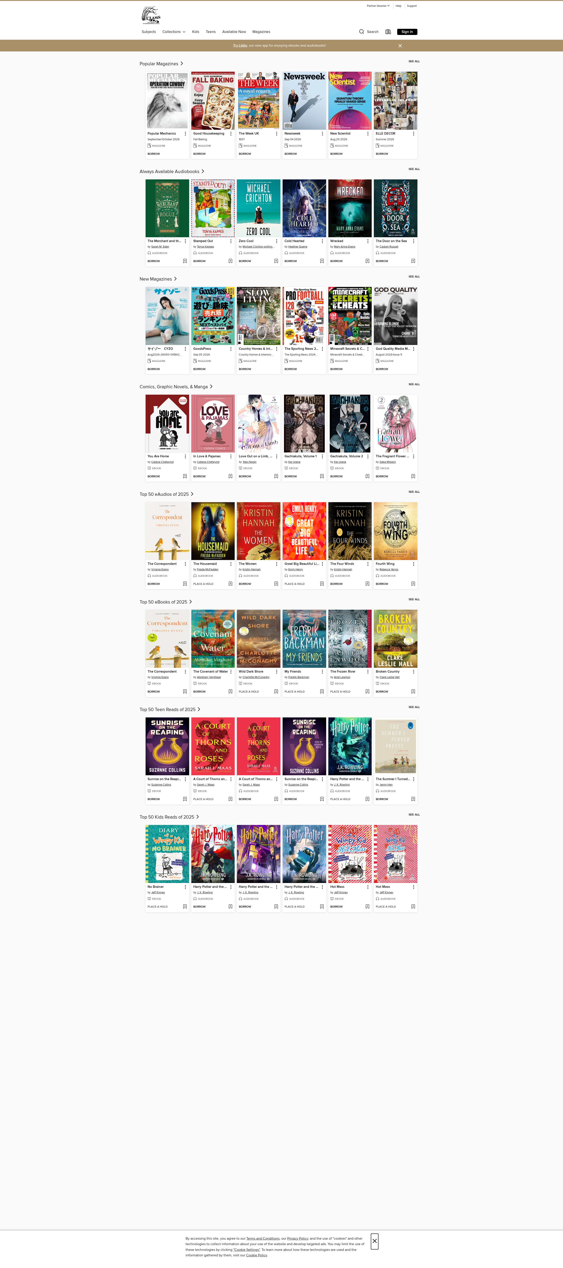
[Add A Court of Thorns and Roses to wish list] (230, 799)
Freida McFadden (207, 569)
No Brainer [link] (156, 887)
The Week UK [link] (249, 134)
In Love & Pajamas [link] (207, 456)
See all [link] (414, 61)
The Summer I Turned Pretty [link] (393, 779)
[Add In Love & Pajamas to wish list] (230, 477)
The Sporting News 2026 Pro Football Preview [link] (302, 349)
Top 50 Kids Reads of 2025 (167, 817)
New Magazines (156, 279)
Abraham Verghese (209, 677)
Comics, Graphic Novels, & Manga (174, 387)
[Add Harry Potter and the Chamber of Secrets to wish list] (322, 907)
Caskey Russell (389, 246)
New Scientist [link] (340, 134)
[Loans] (388, 32)
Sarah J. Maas (205, 784)
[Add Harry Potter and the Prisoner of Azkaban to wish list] (276, 907)
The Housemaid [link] (205, 564)
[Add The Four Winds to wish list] (367, 584)
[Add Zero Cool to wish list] (276, 261)
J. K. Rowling (342, 784)
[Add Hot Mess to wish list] (367, 907)
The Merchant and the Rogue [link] (165, 241)
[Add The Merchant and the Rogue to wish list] (185, 261)
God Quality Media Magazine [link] (393, 349)
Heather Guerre (297, 246)
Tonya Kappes (205, 246)
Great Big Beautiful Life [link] (302, 564)
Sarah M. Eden (160, 246)
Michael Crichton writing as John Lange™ (259, 246)
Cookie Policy (256, 1255)
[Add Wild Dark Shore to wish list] (276, 692)
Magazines (261, 31)
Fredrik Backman (298, 677)
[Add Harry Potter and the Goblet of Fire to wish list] (367, 799)
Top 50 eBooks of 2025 (164, 602)
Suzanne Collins (161, 784)
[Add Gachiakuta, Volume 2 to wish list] (367, 477)
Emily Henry (295, 569)
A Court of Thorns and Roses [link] (211, 779)
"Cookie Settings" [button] (246, 1250)
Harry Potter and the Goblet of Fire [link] (348, 779)
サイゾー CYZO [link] (160, 349)
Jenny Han (386, 784)
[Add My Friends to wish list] (322, 692)
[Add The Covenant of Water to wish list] (230, 692)
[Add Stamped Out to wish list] (230, 261)
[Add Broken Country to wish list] (413, 692)
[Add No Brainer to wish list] (185, 907)
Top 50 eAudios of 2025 (165, 494)
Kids (195, 31)
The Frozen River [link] (342, 672)
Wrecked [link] (336, 241)
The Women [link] (248, 564)
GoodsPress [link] (202, 349)
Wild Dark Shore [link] (251, 672)
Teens (211, 31)
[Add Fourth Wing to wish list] (413, 584)
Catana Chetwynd (162, 462)
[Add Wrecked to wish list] (367, 261)
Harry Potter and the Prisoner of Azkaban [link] (256, 887)
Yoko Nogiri (249, 462)
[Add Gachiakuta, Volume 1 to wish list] (322, 477)
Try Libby (240, 45)
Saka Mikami (388, 462)
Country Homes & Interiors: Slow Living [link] (256, 349)
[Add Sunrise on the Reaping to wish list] (185, 799)
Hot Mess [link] (337, 887)
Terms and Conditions (263, 1238)
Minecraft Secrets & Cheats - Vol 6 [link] (348, 349)
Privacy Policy (297, 1238)
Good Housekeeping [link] (208, 134)
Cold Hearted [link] (294, 241)
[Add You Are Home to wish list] (185, 477)
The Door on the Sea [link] (391, 241)
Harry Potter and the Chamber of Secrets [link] (302, 887)
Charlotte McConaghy (256, 677)
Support (412, 6)
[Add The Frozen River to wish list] (367, 692)
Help (398, 6)
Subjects (149, 31)
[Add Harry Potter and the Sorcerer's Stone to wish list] (230, 907)
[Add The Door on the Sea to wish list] (413, 261)
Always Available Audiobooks (170, 172)
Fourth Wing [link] (385, 564)
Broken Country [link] (388, 672)
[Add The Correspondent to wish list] (185, 584)
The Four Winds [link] (342, 564)
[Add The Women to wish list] (276, 584)
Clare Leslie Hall (390, 677)
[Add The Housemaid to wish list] (230, 584)
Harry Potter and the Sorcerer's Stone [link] (211, 887)
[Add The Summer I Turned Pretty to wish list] (413, 799)
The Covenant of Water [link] (210, 672)
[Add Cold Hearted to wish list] (322, 261)
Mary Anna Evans (344, 246)
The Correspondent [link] (162, 564)
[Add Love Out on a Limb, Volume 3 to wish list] (276, 477)
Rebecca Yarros (389, 569)
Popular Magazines (159, 64)
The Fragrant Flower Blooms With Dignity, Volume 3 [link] (393, 456)
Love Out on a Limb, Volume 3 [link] (256, 456)
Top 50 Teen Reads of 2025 (168, 710)
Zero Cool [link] (246, 241)
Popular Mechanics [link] (162, 134)
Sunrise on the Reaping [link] (165, 779)
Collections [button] (173, 31)
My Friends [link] (293, 672)
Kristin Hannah (252, 569)
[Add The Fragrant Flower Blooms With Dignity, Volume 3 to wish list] (413, 477)
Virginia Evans (160, 569)
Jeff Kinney (158, 892)
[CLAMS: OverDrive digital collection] (151, 15)
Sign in (407, 31)
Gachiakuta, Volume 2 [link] (346, 456)
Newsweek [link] (292, 134)
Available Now (234, 31)
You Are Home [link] (158, 456)
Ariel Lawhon (342, 677)
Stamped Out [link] (203, 241)
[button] (378, 6)
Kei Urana (294, 462)
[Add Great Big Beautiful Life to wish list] (322, 584)
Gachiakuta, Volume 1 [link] (301, 456)
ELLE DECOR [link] (385, 134)
